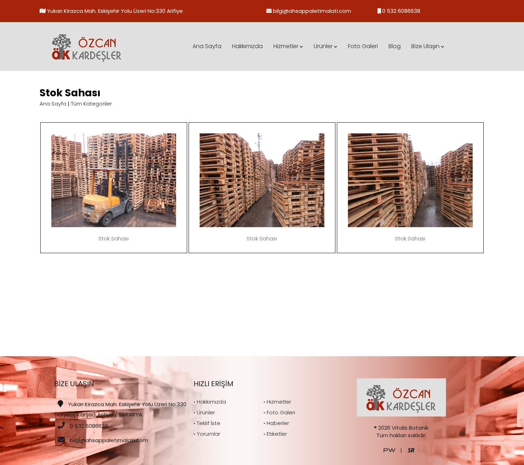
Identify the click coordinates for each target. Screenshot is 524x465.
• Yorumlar (207, 434)
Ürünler (324, 46)
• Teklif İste (207, 423)
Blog (395, 46)
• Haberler (276, 423)
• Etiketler (275, 434)
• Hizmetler (277, 401)
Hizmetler (286, 46)
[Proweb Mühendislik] (389, 450)
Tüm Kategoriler (91, 103)
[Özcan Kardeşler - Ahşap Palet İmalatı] (87, 46)
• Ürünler (204, 412)
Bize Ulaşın (426, 46)
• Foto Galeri (279, 412)
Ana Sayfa (206, 46)
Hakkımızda (247, 46)
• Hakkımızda (210, 401)
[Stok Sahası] (113, 179)
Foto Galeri (363, 46)
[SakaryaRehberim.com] (411, 450)
